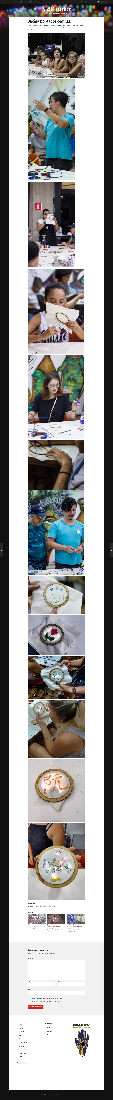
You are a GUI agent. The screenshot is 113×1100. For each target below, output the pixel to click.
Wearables (20, 2)
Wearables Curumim (33, 925)
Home (10, 2)
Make (39, 2)
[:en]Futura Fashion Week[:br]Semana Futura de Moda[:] (74, 926)
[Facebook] (98, 2)
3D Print (30, 2)
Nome (30, 981)
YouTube (49, 1031)
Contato (73, 2)
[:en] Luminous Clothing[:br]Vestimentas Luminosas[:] (53, 926)
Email (48, 1035)
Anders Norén (66, 1095)
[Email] (105, 2)
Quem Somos (62, 2)
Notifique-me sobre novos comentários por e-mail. (46, 998)
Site (29, 989)
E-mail (60, 981)
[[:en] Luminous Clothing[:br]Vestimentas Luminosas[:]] (56, 919)
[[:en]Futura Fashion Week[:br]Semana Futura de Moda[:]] (76, 919)
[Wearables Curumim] (37, 919)
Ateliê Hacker (56, 9)
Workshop (49, 2)
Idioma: (83, 2)
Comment (31, 958)
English (24, 1053)
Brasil (23, 1057)
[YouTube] (102, 2)
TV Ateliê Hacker (22, 1063)
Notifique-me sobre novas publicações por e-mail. (45, 1001)
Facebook (50, 1027)
